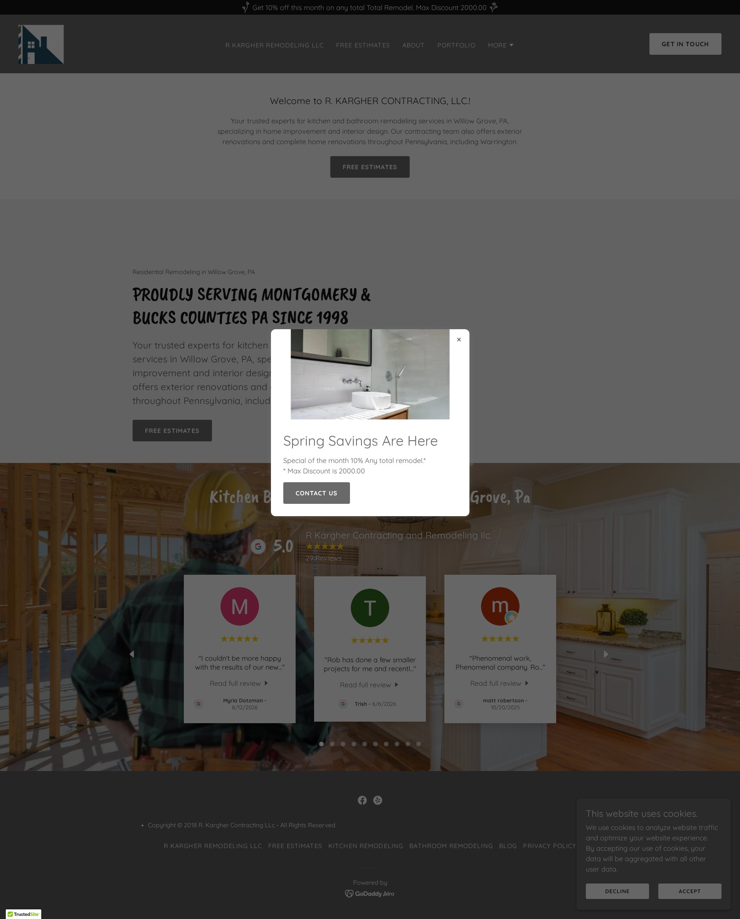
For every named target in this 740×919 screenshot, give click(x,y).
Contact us (317, 493)
